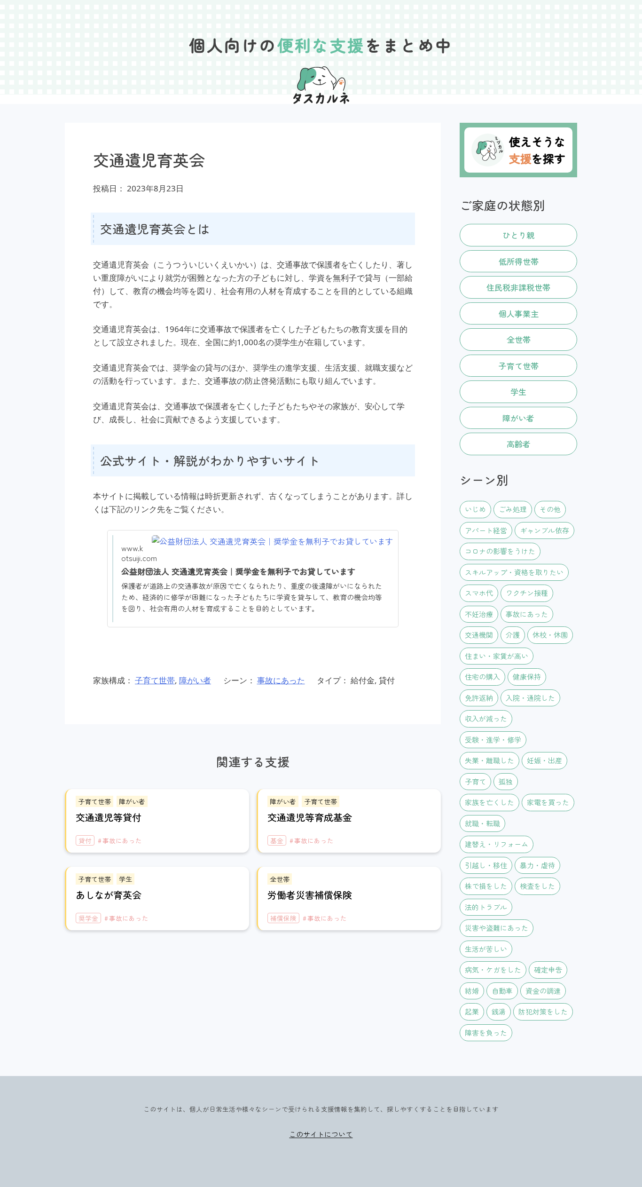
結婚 (472, 991)
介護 (513, 635)
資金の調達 (543, 991)
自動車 (502, 991)
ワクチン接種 (527, 593)
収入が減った (486, 718)
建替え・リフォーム (496, 844)
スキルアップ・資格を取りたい (514, 572)
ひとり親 (518, 235)
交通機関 (479, 635)
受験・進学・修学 (493, 739)
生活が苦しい (486, 949)
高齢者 (519, 444)
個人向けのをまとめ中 (321, 44)
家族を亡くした (489, 802)
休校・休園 (550, 635)
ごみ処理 (513, 509)
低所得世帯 (519, 261)
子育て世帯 (155, 680)
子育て (475, 781)
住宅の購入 (482, 676)
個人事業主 (519, 313)
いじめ (475, 509)
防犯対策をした (543, 1011)
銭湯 (499, 1011)
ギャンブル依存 (544, 530)
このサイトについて (320, 1134)
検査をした (537, 886)
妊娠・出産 (544, 760)
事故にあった (281, 680)
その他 (550, 509)
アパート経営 (486, 530)
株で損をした (486, 886)
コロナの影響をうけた (500, 551)
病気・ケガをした (493, 969)
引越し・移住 (486, 865)
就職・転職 (482, 823)
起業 (472, 1011)
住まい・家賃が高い (496, 656)
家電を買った (548, 802)
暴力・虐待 (537, 865)
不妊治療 (479, 614)
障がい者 (195, 680)
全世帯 (519, 339)
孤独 (506, 781)
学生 (518, 391)
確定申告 (548, 969)
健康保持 (527, 676)
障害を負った (486, 1032)
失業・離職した (489, 760)
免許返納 (479, 698)
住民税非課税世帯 (518, 287)
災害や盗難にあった (496, 928)
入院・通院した (530, 698)
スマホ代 (479, 593)
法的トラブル (486, 907)
